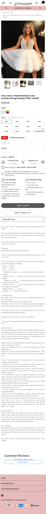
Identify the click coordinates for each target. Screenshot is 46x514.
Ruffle (11, 12)
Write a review (23, 462)
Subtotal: (4, 157)
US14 (39, 126)
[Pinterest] (2, 495)
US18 (17, 131)
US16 (6, 131)
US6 (39, 121)
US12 (28, 126)
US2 (17, 121)
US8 (6, 126)
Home (4, 12)
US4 (27, 121)
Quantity (4, 148)
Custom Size (39, 131)
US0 (6, 121)
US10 (17, 126)
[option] (23, 8)
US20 (28, 131)
